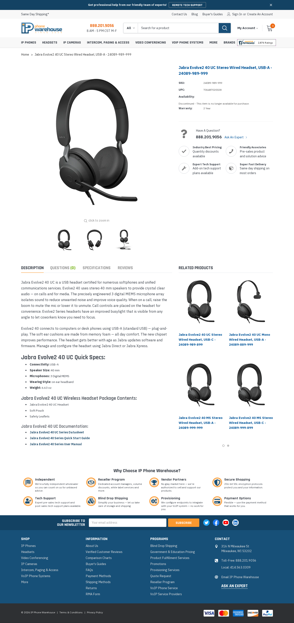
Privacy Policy (95, 612)
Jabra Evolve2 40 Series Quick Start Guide (60, 438)
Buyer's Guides (212, 14)
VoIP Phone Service (164, 588)
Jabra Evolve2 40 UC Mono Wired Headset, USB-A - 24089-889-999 (249, 340)
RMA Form (93, 594)
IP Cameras (72, 42)
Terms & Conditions (71, 612)
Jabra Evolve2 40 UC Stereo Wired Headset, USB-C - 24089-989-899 (200, 340)
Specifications (97, 268)
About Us (92, 546)
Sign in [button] (237, 14)
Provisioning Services (164, 570)
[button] (271, 5)
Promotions (158, 564)
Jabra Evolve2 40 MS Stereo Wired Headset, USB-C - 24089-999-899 (251, 423)
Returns (91, 588)
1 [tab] (223, 446)
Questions (63, 268)
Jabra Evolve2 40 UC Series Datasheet (57, 432)
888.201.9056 (102, 25)
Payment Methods (98, 576)
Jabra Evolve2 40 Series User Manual (56, 444)
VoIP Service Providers (166, 594)
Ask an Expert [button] (234, 586)
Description (32, 268)
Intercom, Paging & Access (108, 42)
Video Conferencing (150, 42)
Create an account (260, 14)
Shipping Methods (98, 582)
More (213, 42)
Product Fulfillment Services (169, 558)
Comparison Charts (99, 558)
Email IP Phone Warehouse (240, 577)
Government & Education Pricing (172, 552)
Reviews (125, 268)
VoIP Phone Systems (187, 42)
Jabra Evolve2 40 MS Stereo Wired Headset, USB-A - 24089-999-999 (201, 423)
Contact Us (179, 14)
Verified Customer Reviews (104, 552)
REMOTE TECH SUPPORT (187, 5)
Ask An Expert (234, 137)
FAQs (89, 570)
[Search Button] (225, 28)
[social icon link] (206, 522)
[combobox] (178, 28)
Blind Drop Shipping (163, 546)
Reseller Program (162, 582)
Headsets (49, 42)
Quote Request (160, 576)
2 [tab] (228, 446)
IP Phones (28, 42)
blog (194, 14)
